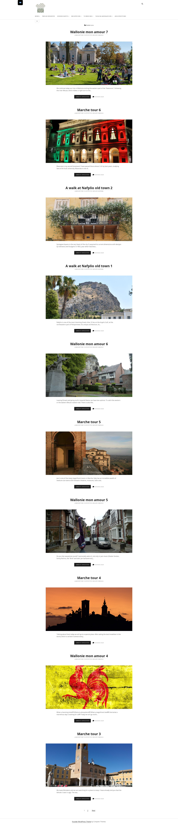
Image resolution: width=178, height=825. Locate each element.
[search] (142, 4)
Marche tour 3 (89, 734)
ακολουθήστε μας (120, 16)
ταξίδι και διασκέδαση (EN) (103, 16)
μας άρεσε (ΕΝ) (75, 16)
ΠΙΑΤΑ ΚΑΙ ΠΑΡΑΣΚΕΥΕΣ (48, 16)
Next (93, 810)
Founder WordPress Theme (81, 822)
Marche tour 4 (89, 578)
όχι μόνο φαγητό (62, 16)
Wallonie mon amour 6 (89, 344)
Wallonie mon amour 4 (89, 656)
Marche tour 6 (89, 110)
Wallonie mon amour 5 (89, 500)
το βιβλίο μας (88, 16)
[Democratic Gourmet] (40, 12)
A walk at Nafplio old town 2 (89, 188)
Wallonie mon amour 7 (89, 32)
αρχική (37, 16)
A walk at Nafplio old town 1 (89, 266)
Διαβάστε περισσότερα (83, 97)
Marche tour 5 (89, 422)
